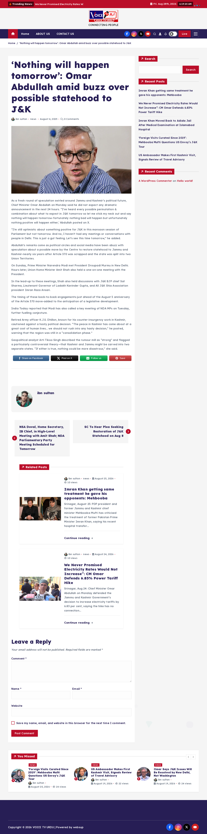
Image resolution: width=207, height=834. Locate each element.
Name (16, 688)
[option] (80, 774)
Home (25, 33)
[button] (188, 756)
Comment (19, 658)
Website (16, 705)
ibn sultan (21, 119)
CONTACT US (65, 33)
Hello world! (185, 180)
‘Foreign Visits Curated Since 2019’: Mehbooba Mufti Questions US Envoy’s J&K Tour (168, 142)
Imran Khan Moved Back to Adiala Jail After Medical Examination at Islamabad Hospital (166, 125)
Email (77, 688)
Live (184, 33)
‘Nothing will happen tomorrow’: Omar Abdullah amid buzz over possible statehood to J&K (75, 43)
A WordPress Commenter (155, 180)
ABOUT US (43, 33)
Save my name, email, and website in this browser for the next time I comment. (71, 723)
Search (150, 59)
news (33, 119)
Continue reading (77, 538)
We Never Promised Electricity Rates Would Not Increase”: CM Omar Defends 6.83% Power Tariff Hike (168, 108)
